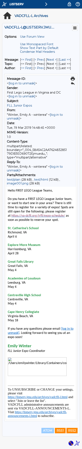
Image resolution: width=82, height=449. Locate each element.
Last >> (65, 60)
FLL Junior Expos (19, 105)
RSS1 (60, 430)
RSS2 (72, 430)
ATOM (47, 430)
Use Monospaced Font (36, 44)
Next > (52, 60)
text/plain (13, 179)
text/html (41, 179)
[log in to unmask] (22, 83)
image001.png (17, 183)
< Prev (39, 60)
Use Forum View (32, 37)
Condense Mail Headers (37, 52)
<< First (26, 60)
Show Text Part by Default (39, 48)
